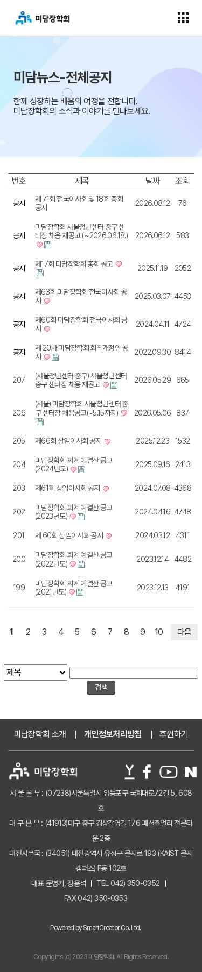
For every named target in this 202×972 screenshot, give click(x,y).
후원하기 (173, 734)
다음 (184, 632)
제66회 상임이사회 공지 (69, 441)
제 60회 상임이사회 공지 (69, 535)
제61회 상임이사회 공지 (68, 488)
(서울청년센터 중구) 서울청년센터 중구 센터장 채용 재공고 (81, 380)
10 (159, 632)
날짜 (152, 181)
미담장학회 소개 (40, 734)
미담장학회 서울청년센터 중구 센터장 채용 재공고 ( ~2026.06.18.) (81, 231)
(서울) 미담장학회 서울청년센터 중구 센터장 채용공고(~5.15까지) (81, 408)
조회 (182, 181)
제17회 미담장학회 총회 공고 (74, 264)
